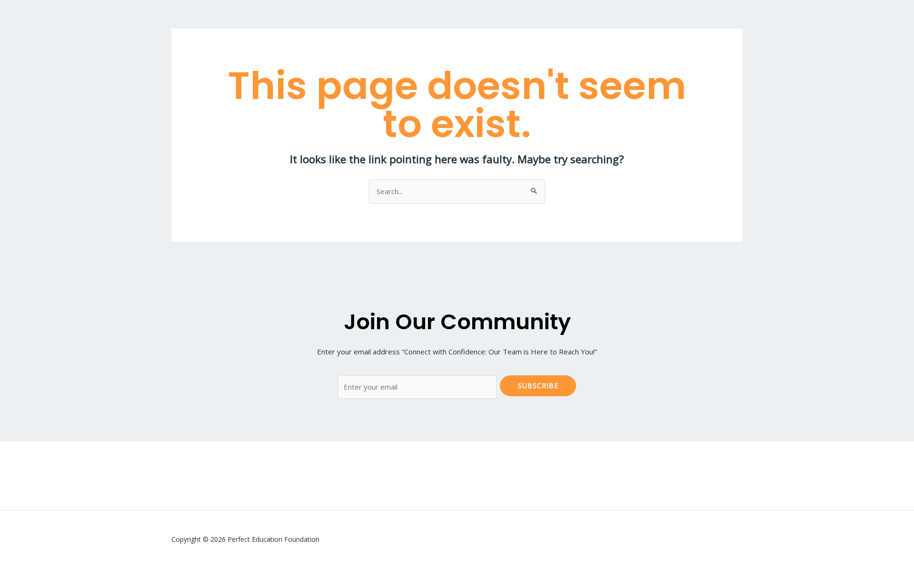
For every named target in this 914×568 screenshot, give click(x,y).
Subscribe (538, 385)
